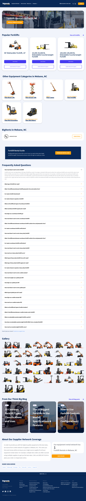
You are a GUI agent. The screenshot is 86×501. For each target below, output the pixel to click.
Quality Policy (74, 486)
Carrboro (29, 467)
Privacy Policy (74, 483)
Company (34, 3)
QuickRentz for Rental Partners (35, 490)
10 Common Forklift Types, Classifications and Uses (13, 415)
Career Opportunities (23, 486)
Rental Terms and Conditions (77, 487)
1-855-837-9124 (13, 136)
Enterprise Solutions (33, 484)
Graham (4, 467)
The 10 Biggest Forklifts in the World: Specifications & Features (42, 417)
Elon (20, 467)
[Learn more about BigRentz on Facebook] (5, 491)
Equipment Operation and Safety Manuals (51, 487)
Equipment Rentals (15, 3)
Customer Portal (32, 486)
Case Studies (45, 490)
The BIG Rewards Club (33, 487)
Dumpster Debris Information (48, 488)
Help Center (45, 483)
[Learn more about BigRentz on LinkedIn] (10, 491)
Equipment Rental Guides (48, 486)
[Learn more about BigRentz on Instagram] (8, 491)
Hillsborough (9, 467)
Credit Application (46, 491)
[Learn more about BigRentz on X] (3, 491)
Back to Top (42, 473)
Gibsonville (24, 467)
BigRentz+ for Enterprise (65, 483)
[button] (77, 136)
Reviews (21, 487)
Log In (81, 3)
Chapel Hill (35, 467)
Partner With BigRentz (65, 484)
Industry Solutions (33, 488)
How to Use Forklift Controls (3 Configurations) (70, 415)
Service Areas (23, 3)
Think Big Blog (45, 484)
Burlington (15, 467)
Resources (29, 3)
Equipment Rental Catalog (34, 483)
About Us (21, 483)
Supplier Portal (32, 491)
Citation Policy (75, 484)
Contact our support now (19, 331)
